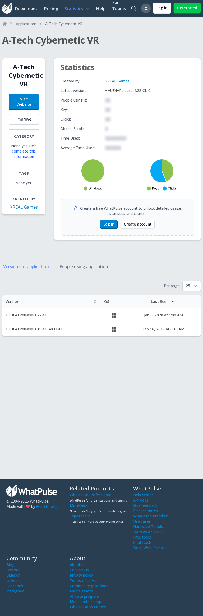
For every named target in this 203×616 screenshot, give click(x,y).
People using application (83, 266)
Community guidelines (89, 585)
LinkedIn (13, 580)
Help (101, 9)
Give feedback (145, 505)
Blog (10, 564)
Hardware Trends (148, 526)
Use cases (142, 521)
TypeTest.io (80, 515)
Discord (13, 569)
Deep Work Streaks (150, 547)
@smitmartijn (48, 506)
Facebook (14, 585)
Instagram (15, 591)
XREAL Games (24, 207)
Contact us (79, 569)
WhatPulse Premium (150, 515)
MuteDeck (79, 505)
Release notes (145, 510)
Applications (26, 23)
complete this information (24, 154)
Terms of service (84, 580)
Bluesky (13, 575)
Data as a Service (148, 531)
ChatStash (142, 542)
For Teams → (119, 8)
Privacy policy (81, 575)
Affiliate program (84, 596)
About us (77, 564)
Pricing (51, 9)
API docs (140, 500)
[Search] (134, 8)
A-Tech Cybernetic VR (63, 23)
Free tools (142, 537)
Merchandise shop (85, 601)
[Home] (4, 23)
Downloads (26, 9)
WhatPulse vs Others (88, 606)
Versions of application (26, 266)
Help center (143, 494)
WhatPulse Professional (90, 494)
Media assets (81, 591)
